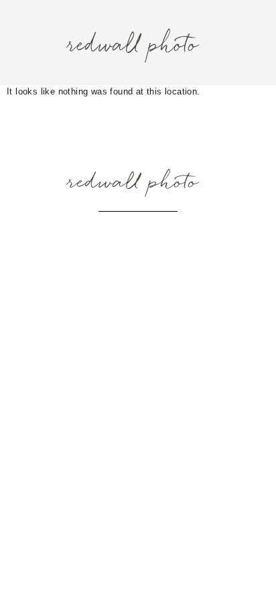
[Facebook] (138, 232)
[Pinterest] (171, 232)
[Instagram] (104, 232)
